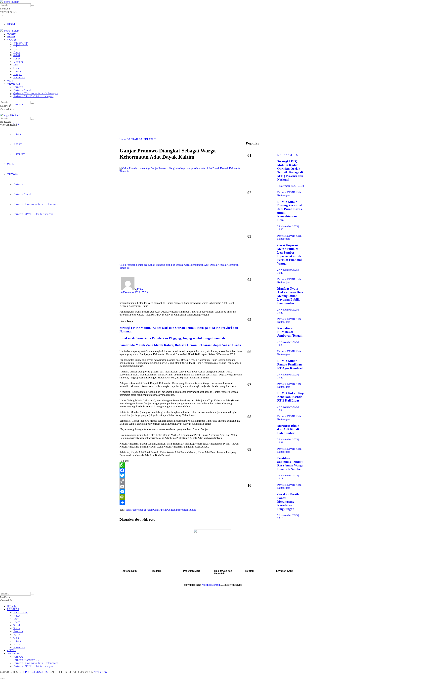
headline (174, 509)
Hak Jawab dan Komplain (223, 572)
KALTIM (10, 80)
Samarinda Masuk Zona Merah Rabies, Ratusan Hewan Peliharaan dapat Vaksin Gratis (180, 345)
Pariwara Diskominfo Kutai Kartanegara (35, 93)
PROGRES (11, 34)
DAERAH (132, 139)
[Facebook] (181, 470)
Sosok (16, 58)
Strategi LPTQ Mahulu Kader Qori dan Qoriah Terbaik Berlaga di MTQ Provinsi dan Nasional (290, 170)
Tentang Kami (129, 570)
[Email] (181, 486)
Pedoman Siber (191, 570)
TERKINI (11, 24)
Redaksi (156, 570)
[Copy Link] (181, 481)
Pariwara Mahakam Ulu (26, 89)
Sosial (16, 55)
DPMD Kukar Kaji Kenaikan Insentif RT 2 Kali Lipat (290, 396)
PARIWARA (12, 84)
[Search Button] (32, 5)
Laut (15, 48)
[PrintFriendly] (181, 497)
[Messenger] (181, 491)
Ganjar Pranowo (161, 509)
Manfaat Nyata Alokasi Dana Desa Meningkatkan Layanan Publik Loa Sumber (290, 296)
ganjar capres (133, 509)
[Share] (181, 502)
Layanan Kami (284, 570)
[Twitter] (181, 475)
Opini (16, 67)
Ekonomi (18, 61)
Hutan (16, 45)
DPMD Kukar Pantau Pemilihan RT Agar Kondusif (290, 364)
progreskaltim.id (187, 509)
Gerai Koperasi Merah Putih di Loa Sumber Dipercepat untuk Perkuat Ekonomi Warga (289, 254)
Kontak (249, 570)
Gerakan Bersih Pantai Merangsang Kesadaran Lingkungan (288, 502)
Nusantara (19, 77)
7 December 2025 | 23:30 (290, 185)
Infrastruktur (20, 42)
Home (123, 139)
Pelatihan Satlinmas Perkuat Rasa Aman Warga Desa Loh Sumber (290, 463)
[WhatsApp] (181, 465)
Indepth (17, 74)
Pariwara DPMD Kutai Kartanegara (33, 96)
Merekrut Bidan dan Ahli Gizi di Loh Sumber (288, 429)
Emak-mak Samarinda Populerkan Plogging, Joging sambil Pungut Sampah (172, 338)
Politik (16, 64)
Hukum (17, 133)
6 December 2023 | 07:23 (134, 292)
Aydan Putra (101, 671)
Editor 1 (141, 289)
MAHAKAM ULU (287, 154)
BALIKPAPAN (147, 139)
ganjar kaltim (146, 509)
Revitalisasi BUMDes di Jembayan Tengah (289, 331)
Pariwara (18, 86)
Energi (16, 52)
